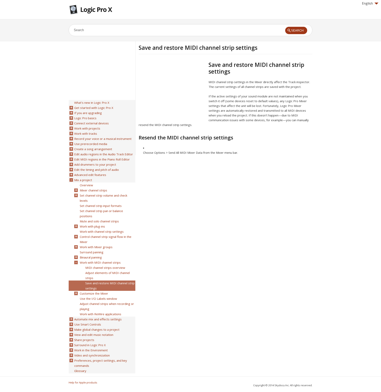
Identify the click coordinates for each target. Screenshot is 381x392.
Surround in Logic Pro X (90, 345)
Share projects (84, 340)
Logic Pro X (96, 9)
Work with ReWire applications (100, 314)
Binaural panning (91, 257)
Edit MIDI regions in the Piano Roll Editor (102, 159)
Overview (86, 185)
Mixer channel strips (93, 190)
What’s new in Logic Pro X (91, 103)
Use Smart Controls (87, 324)
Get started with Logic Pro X (93, 108)
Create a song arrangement (93, 149)
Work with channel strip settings (102, 231)
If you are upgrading (88, 113)
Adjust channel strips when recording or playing (107, 306)
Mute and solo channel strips (99, 221)
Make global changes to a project (96, 329)
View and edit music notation (93, 335)
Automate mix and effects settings (98, 319)
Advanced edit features (90, 175)
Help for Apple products (83, 382)
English (367, 3)
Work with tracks (85, 133)
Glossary (80, 371)
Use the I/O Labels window (98, 299)
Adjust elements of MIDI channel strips (107, 275)
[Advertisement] (172, 89)
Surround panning (91, 252)
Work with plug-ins (92, 226)
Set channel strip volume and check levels (103, 198)
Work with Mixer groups (96, 247)
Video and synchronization (92, 355)
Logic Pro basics (85, 118)
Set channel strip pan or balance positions (101, 213)
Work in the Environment (91, 350)
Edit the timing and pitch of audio (96, 170)
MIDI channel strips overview (105, 268)
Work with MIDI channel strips (100, 262)
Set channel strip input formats (101, 206)
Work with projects (87, 128)
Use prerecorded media (90, 144)
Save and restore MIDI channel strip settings (110, 285)
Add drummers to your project (95, 164)
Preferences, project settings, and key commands (100, 363)
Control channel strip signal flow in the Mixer (105, 239)
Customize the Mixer (94, 293)
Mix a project (83, 180)
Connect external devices (91, 123)
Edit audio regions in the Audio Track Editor (103, 154)
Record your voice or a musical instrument (103, 139)
